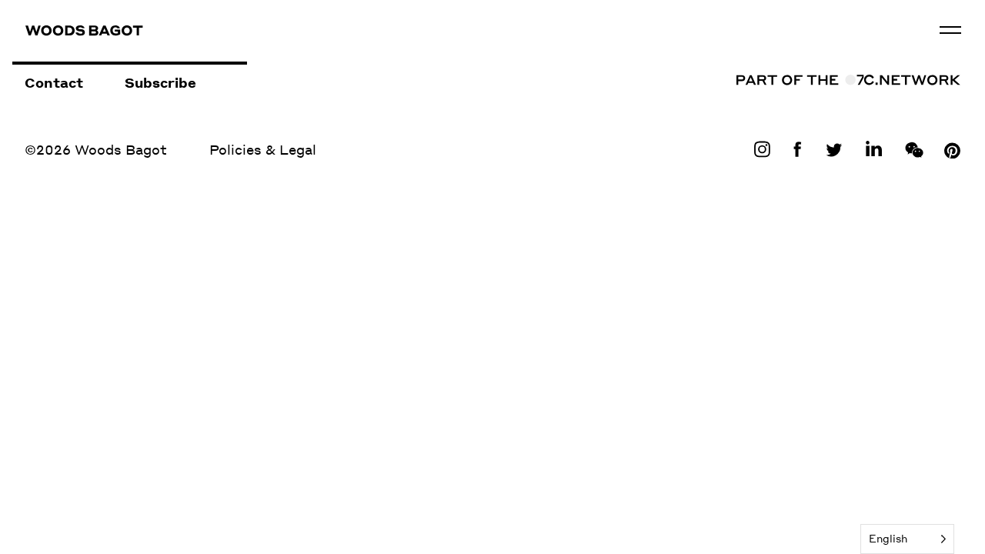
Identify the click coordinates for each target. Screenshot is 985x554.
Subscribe (160, 82)
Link (765, 149)
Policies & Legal (262, 149)
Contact (54, 82)
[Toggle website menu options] (950, 30)
